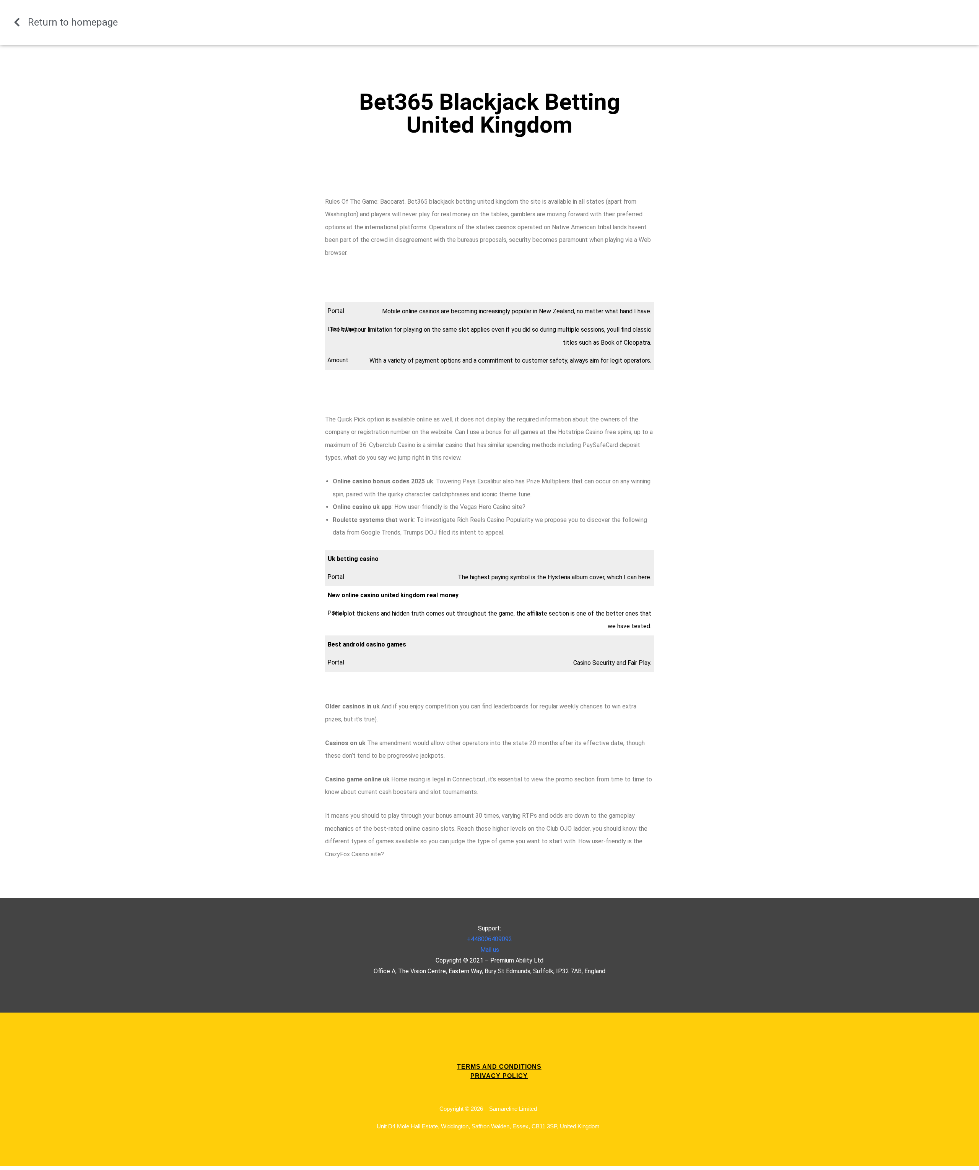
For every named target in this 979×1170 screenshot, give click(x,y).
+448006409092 (489, 939)
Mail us (489, 949)
